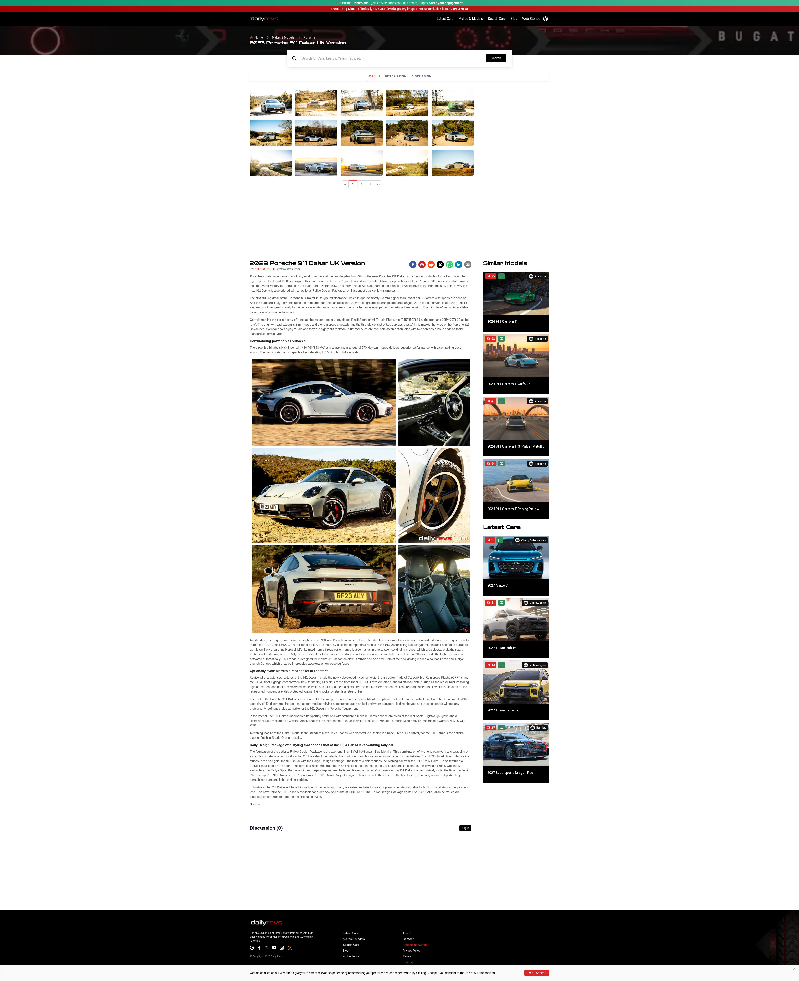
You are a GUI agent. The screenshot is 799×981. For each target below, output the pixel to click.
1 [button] (353, 184)
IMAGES (374, 76)
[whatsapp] (449, 264)
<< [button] (345, 184)
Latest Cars (445, 19)
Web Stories (531, 19)
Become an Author (415, 944)
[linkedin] (458, 264)
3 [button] (370, 184)
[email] (467, 264)
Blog (514, 19)
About (407, 933)
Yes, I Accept (537, 973)
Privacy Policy (411, 950)
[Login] (545, 18)
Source (255, 804)
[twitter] (440, 264)
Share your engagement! (446, 3)
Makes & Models (470, 19)
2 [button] (361, 184)
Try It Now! (460, 9)
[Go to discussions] (501, 276)
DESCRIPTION (396, 76)
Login (465, 828)
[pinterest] (422, 264)
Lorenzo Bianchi (264, 269)
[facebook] (413, 264)
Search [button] (498, 58)
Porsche (309, 37)
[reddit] (431, 264)
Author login (351, 956)
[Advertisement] (513, 119)
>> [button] (378, 184)
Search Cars (497, 19)
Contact (408, 939)
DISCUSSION (421, 76)
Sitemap (408, 962)
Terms (407, 956)
